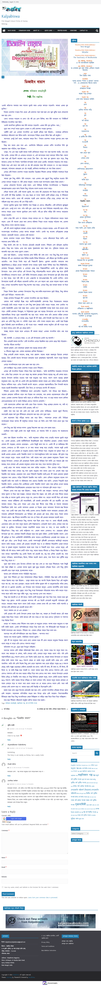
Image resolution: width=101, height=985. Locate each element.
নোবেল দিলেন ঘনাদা (85, 292)
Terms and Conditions (47, 946)
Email (4, 867)
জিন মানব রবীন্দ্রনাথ (85, 222)
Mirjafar (85, 52)
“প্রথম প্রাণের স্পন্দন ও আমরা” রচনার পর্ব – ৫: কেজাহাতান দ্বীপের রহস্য (85, 82)
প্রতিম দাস (94, 805)
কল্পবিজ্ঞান (84, 771)
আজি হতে (85, 179)
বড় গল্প (81, 812)
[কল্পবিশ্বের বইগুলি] (85, 609)
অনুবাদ (96, 765)
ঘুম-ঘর (85, 298)
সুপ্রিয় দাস (74, 818)
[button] (40, 30)
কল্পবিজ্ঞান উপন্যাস (91, 771)
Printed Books (62, 31)
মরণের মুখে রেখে (85, 244)
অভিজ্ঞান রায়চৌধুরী (11, 703)
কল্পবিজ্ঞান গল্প (21, 703)
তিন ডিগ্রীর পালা (85, 75)
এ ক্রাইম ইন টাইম (85, 136)
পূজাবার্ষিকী (80, 805)
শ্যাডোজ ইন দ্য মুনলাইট (85, 260)
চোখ (85, 104)
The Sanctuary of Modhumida (85, 57)
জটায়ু (94, 779)
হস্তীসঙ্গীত (85, 249)
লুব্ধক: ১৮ (85, 255)
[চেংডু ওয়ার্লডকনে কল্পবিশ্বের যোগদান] (85, 337)
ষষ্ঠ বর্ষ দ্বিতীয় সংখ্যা (31, 703)
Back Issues (12, 31)
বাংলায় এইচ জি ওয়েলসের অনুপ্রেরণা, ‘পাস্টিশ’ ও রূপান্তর (85, 315)
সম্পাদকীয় (85, 321)
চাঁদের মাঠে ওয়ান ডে (85, 303)
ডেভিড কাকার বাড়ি (85, 110)
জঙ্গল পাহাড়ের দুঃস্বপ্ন (85, 265)
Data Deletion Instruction (48, 950)
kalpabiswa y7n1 (86, 765)
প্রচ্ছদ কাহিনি (89, 805)
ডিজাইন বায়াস (85, 201)
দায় (85, 212)
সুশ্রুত (85, 174)
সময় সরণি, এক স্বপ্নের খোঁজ (85, 228)
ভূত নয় (85, 126)
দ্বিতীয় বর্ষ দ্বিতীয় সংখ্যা (81, 797)
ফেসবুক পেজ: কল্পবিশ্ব (67, 941)
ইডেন (85, 239)
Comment (5, 830)
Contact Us (83, 31)
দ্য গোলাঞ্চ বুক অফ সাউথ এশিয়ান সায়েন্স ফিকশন (51, 709)
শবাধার (85, 196)
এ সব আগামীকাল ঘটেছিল (85, 62)
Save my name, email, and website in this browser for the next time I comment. (31, 887)
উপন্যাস (75, 771)
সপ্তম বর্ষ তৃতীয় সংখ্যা (84, 815)
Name (4, 858)
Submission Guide (24, 31)
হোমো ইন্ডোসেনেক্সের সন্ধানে (85, 271)
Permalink (29, 729)
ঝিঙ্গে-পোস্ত (85, 281)
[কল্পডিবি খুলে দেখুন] (85, 374)
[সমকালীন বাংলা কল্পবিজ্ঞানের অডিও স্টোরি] (85, 682)
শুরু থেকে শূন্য (85, 153)
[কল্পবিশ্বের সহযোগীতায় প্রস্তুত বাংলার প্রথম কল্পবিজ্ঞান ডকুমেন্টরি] (85, 571)
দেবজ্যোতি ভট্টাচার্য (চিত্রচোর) (81, 790)
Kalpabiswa (11, 16)
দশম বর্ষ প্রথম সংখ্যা (81, 786)
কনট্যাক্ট (85, 190)
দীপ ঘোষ (91, 786)
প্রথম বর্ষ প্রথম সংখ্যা (91, 809)
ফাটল (85, 287)
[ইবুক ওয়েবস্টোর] (85, 646)
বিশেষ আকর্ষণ (75, 812)
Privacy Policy (45, 942)
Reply (9, 740)
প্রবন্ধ (97, 808)
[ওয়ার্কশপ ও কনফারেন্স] (84, 714)
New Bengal (85, 46)
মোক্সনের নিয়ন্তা (85, 88)
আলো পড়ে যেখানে (85, 93)
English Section (76, 765)
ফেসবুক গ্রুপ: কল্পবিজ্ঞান (68, 944)
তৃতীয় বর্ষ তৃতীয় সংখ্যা (78, 782)
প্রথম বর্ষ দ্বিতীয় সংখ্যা (82, 809)
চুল (85, 115)
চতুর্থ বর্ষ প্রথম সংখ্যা (87, 779)
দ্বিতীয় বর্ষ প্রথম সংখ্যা (91, 797)
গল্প (3, 77)
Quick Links (48, 31)
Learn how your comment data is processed (42, 897)
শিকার (85, 147)
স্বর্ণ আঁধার (6, 709)
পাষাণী (85, 233)
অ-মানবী (85, 142)
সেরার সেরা (85, 158)
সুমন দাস (81, 819)
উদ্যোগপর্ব (85, 206)
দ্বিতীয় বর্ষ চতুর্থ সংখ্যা (81, 793)
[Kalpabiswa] (4, 30)
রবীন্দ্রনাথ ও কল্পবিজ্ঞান (85, 308)
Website (4, 877)
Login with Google (16, 819)
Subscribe (73, 31)
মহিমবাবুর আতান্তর (85, 185)
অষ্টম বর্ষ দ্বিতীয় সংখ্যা (85, 768)
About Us (36, 31)
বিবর (85, 276)
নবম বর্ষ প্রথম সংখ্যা (78, 800)
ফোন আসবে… (85, 163)
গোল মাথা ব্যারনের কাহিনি (85, 99)
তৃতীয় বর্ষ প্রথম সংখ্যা (91, 783)
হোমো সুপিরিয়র (85, 217)
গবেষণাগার (85, 131)
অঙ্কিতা (92, 765)
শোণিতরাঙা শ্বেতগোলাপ (85, 169)
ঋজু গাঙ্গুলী (80, 771)
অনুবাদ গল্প (74, 768)
